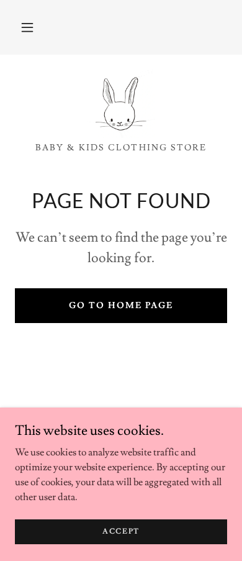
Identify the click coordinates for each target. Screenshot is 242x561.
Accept (121, 531)
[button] (27, 27)
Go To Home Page (121, 305)
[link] (121, 104)
